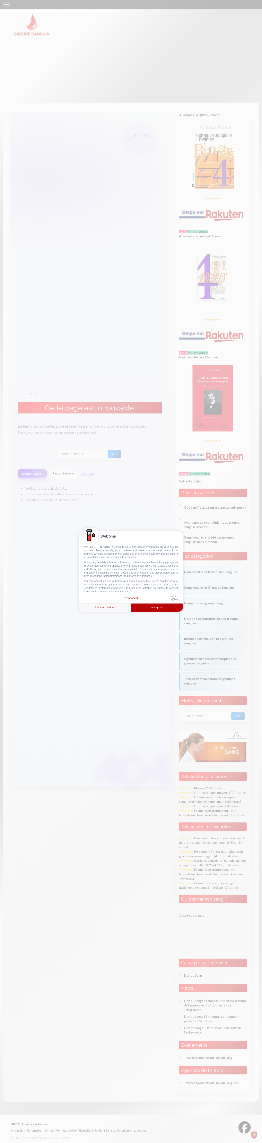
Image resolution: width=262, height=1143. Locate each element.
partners (105, 547)
